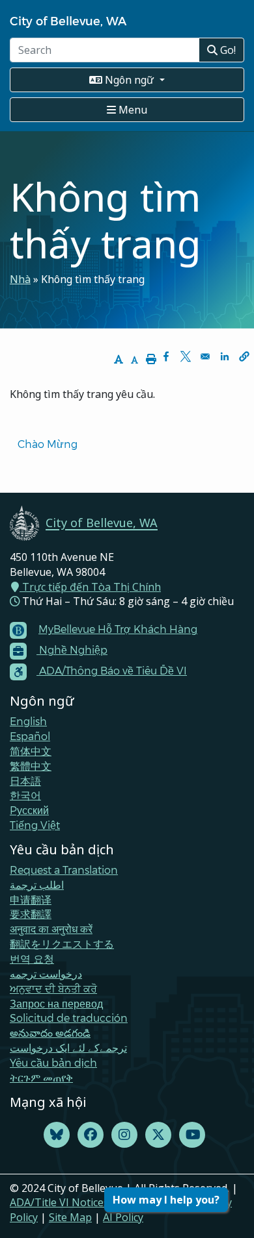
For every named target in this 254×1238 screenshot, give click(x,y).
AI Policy (123, 1217)
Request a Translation (64, 869)
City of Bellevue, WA (68, 20)
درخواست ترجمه (46, 973)
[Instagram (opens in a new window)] (124, 1135)
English (28, 721)
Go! (227, 50)
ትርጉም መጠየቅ (41, 1077)
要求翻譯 (30, 914)
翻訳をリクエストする (62, 943)
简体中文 (30, 751)
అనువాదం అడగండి (50, 1032)
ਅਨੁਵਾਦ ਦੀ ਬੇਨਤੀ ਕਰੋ (53, 988)
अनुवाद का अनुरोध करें (51, 928)
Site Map (70, 1217)
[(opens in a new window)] (57, 1135)
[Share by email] (205, 356)
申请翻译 (30, 899)
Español (30, 736)
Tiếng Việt (35, 825)
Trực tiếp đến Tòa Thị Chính (90, 587)
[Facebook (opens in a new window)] (91, 1135)
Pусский (29, 810)
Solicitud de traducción (69, 1017)
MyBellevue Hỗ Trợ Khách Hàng (117, 629)
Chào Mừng (48, 444)
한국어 (25, 795)
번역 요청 (32, 958)
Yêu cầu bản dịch (53, 1062)
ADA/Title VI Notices (59, 1202)
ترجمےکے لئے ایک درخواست (68, 1047)
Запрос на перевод (56, 1003)
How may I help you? (166, 1200)
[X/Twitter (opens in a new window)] (158, 1135)
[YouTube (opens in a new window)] (192, 1135)
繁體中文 (30, 766)
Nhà (20, 279)
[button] (244, 356)
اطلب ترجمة (37, 884)
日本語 (25, 780)
